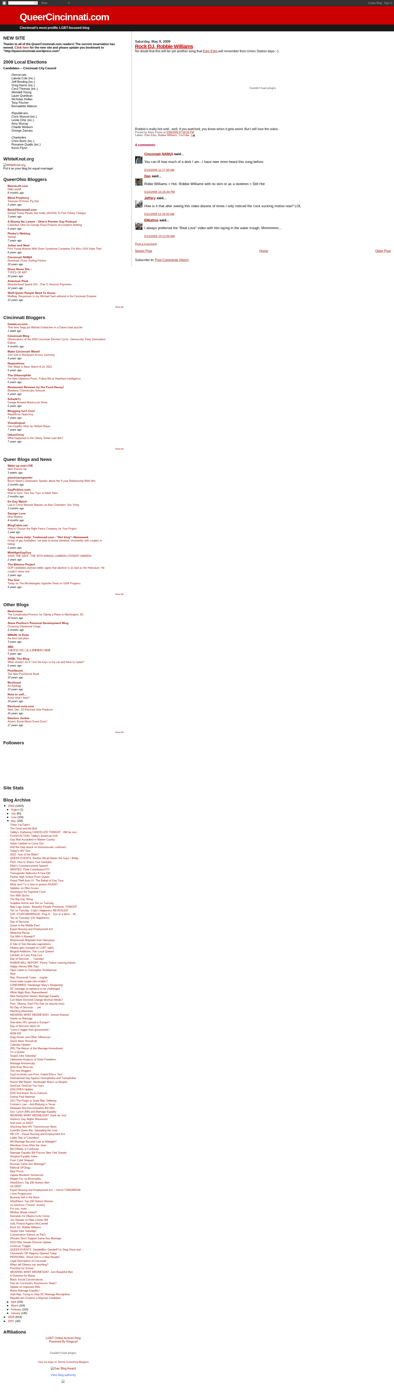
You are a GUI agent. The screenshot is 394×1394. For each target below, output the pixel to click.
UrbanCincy (16, 434)
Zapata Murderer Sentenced (26, 1175)
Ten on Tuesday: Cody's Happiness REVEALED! (39, 910)
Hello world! (14, 189)
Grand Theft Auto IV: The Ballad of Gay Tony (37, 880)
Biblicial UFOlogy (20, 1167)
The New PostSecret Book (23, 673)
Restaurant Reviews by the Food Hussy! (36, 387)
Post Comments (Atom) (172, 260)
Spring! (12, 236)
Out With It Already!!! (22, 936)
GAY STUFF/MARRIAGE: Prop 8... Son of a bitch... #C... (44, 914)
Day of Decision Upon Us (25, 1026)
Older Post (383, 251)
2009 (11, 805)
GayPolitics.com (19, 489)
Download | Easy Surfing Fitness (27, 260)
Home (263, 251)
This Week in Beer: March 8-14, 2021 (30, 366)
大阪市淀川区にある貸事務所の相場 (29, 650)
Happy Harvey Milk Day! (24, 966)
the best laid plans (18, 638)
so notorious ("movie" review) (27, 1204)
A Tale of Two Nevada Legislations (30, 944)
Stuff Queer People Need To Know (31, 292)
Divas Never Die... (20, 269)
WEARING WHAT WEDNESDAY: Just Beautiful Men (41, 1271)
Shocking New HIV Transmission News (33, 1126)
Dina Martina (15, 516)
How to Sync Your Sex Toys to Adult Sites (33, 493)
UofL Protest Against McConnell (29, 1223)
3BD (10, 646)
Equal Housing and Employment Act (31, 929)
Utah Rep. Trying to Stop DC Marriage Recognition (40, 1294)
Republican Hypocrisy (20, 414)
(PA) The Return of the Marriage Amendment (36, 1048)
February (16, 1309)
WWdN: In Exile (18, 635)
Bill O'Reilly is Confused (24, 1149)
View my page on (63, 1362)
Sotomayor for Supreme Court (28, 891)
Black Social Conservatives (26, 1279)
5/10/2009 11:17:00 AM (159, 170)
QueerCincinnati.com (64, 16)
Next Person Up (17, 469)
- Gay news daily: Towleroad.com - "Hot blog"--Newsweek (48, 537)
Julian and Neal (18, 245)
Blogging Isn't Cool (21, 411)
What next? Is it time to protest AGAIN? (33, 884)
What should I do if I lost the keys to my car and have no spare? (46, 662)
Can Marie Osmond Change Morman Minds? (36, 999)
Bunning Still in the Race (24, 1197)
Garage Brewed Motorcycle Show (27, 402)
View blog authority (63, 1375)
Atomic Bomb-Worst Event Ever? (27, 721)
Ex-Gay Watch (17, 501)
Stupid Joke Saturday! (23, 1055)
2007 (11, 1321)
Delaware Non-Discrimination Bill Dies (32, 1108)
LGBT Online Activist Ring (63, 1338)
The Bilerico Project (21, 564)
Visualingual (16, 422)
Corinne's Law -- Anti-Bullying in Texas (32, 1104)
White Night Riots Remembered (28, 992)
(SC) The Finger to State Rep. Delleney (33, 1100)
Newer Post (143, 251)
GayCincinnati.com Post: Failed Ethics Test (36, 1074)
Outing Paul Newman (22, 1096)
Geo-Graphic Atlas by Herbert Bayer (29, 426)
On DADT (16, 1186)
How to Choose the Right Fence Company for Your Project (42, 528)
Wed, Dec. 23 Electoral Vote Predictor (30, 709)
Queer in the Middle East (25, 925)
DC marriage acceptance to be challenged (35, 988)
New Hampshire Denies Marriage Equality (34, 996)
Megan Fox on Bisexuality (25, 1178)
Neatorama (15, 611)
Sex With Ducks (19, 895)
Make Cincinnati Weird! (24, 351)
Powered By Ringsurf (63, 1341)
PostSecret (15, 670)
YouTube (184, 135)
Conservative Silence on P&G (28, 1234)
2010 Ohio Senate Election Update (30, 1242)
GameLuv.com (17, 324)
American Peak (18, 281)
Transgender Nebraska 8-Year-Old (30, 873)
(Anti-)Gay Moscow (21, 1067)
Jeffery (150, 198)
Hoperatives (16, 363)
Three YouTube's (20, 824)
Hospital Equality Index (24, 1156)
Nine (12, 973)
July (14, 813)
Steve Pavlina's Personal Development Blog (38, 623)
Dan (147, 176)
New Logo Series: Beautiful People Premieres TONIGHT (43, 906)
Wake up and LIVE (20, 465)
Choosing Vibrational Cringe (24, 626)
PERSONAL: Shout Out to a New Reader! (35, 1257)
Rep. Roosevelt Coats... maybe (28, 977)
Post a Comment (146, 244)
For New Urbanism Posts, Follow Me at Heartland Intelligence (44, 378)
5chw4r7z (14, 399)
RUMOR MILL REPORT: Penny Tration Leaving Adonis (43, 962)
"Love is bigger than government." (30, 1029)
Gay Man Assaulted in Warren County (32, 839)
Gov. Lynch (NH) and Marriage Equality (33, 1111)
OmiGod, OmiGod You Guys (27, 1085)
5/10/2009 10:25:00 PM (159, 191)
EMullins (151, 220)
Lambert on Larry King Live (26, 955)
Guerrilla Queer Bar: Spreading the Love (33, 1130)
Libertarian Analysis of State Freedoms (33, 1059)
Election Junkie (18, 718)
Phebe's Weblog (19, 233)
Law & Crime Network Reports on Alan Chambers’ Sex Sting (43, 504)
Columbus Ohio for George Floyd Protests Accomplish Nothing (45, 224)
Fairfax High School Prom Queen (29, 876)
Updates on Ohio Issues (24, 888)
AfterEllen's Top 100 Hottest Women (31, 1201)
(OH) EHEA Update (21, 1089)
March (15, 1305)
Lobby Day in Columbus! (24, 1137)
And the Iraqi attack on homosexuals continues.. (39, 847)
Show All (119, 307)
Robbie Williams (167, 135)
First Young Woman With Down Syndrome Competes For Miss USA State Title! (55, 248)
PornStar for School (21, 1268)
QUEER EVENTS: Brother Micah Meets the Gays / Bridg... (45, 858)
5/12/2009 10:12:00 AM (159, 236)
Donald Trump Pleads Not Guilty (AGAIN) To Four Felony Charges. (47, 213)
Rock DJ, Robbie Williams (164, 46)
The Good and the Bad (23, 828)
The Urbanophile (19, 375)
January (16, 1313)
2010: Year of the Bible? (24, 854)
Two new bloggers (20, 1070)
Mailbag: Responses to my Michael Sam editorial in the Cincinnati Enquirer (52, 296)
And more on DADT (21, 1123)
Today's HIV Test (20, 850)
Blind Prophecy (18, 197)
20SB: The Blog (18, 658)
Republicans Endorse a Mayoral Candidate (35, 1298)
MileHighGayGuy (19, 552)
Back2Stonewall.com (22, 209)
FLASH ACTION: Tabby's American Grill (33, 835)
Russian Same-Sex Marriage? (28, 1163)
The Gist (13, 580)
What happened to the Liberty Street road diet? (35, 438)
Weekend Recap (20, 932)
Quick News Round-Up (23, 1041)
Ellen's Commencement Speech (29, 865)
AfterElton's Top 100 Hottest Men (29, 1182)
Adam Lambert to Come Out (27, 843)
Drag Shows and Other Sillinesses (30, 1037)
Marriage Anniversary (22, 1063)
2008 (11, 1317)
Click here (22, 47)
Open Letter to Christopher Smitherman (33, 970)
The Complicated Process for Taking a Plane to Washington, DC (46, 614)
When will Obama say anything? (29, 1264)
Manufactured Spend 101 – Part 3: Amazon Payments (40, 284)
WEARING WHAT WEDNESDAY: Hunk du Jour (38, 1115)
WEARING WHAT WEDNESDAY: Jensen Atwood (39, 1014)
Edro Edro (210, 51)
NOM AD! (15, 1033)
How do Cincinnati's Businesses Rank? (33, 1283)
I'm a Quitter (17, 1052)
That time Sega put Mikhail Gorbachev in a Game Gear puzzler (45, 327)
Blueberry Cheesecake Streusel (26, 390)
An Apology (14, 685)
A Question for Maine (22, 1275)
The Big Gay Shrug (21, 899)
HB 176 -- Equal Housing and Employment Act (37, 1134)
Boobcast (14, 682)
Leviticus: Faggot (20, 1245)
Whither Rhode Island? (23, 1212)
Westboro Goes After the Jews (28, 1145)
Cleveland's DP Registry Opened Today (33, 1253)
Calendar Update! (20, 1044)
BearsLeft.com (18, 186)
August (15, 809)
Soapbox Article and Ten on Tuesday (32, 903)
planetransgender (20, 477)
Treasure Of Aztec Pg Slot (23, 201)
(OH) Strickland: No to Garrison (28, 1093)
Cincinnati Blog (18, 336)
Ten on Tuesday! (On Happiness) (29, 917)
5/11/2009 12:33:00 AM (159, 214)
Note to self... (17, 694)
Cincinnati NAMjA (158, 154)
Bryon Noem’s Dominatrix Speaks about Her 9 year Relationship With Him (51, 480)
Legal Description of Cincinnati (28, 1260)
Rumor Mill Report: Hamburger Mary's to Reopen (39, 1082)
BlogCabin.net (18, 525)
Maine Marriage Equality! (25, 1290)
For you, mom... (19, 1208)
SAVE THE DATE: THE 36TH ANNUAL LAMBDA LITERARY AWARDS (50, 555)
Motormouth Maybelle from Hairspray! (32, 940)
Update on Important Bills (25, 1286)
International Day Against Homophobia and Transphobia (43, 1078)
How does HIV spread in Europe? (29, 1022)
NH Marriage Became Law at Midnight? (33, 1141)
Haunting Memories (21, 1011)
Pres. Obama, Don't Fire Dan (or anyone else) (37, 1003)
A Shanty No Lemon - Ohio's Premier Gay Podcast (42, 221)
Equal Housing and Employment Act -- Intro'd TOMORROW (45, 1190)
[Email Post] (192, 135)
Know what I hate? (19, 697)
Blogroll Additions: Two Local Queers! (32, 951)
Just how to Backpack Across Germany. (31, 354)
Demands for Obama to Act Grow (29, 1216)
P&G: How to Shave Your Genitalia (31, 862)
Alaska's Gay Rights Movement (29, 1119)
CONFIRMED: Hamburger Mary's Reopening (36, 985)
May (14, 820)
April (14, 1301)
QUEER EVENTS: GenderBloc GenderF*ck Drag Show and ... (47, 1249)
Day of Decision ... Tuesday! (27, 958)
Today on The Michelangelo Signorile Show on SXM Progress (44, 583)
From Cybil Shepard (22, 1160)
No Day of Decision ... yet (25, 1007)
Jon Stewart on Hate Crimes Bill (29, 1219)
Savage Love (17, 513)
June (14, 817)
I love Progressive (21, 1193)
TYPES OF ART (17, 272)
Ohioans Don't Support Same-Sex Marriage (35, 1238)
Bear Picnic (17, 1171)
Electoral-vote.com (21, 706)
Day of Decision (19, 921)
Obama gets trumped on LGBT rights (32, 947)
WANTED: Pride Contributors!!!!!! (29, 869)
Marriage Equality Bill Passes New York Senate (38, 1152)
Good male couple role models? (29, 981)
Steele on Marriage (21, 1018)
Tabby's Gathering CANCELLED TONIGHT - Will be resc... (45, 832)
